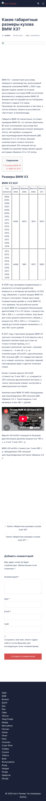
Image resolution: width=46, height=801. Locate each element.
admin (7, 35)
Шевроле (6, 775)
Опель (5, 732)
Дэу (4, 706)
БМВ (27, 35)
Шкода (5, 778)
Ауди (4, 692)
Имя (7, 599)
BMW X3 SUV (13, 168)
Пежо (4, 735)
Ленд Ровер (7, 719)
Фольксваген (8, 762)
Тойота (5, 755)
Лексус (5, 715)
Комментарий (11, 577)
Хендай (5, 768)
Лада (4, 712)
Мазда (5, 722)
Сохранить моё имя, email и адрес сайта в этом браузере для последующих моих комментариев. (21, 642)
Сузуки (5, 752)
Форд (4, 765)
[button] (38, 4)
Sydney (23, 797)
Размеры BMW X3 (12, 165)
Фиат (4, 758)
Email (7, 611)
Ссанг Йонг (7, 745)
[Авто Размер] (9, 3)
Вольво (5, 699)
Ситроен (6, 742)
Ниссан (5, 729)
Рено (4, 739)
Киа (3, 709)
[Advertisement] (23, 489)
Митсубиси (7, 725)
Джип (4, 702)
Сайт (6, 624)
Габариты (35, 35)
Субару (5, 749)
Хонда (5, 772)
